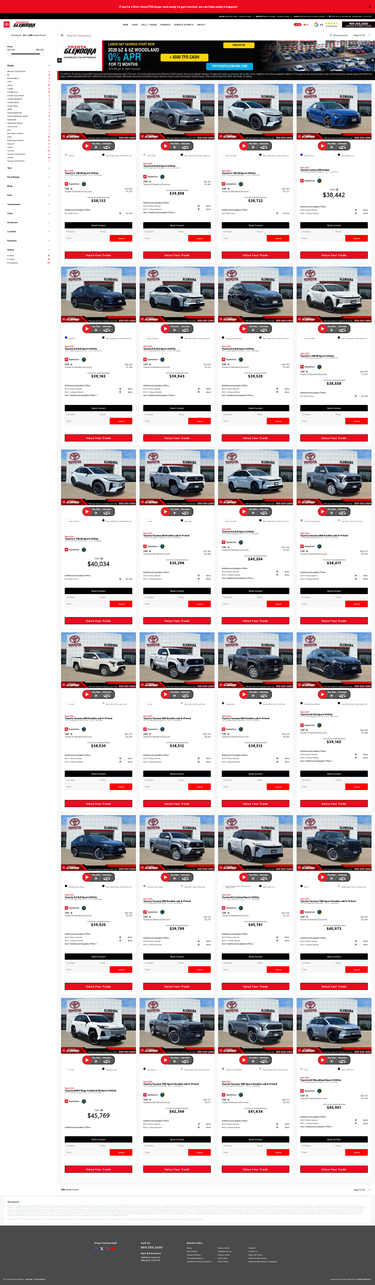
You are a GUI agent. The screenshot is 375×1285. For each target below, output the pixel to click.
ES (307, 24)
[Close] (370, 6)
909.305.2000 (228, 16)
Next (373, 60)
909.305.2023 (303, 16)
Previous (59, 60)
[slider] (9, 54)
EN (299, 24)
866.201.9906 (266, 16)
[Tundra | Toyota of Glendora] (216, 60)
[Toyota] (7, 24)
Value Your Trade (98, 255)
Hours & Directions (358, 26)
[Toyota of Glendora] (24, 25)
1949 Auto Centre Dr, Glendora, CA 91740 (350, 16)
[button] (133, 111)
